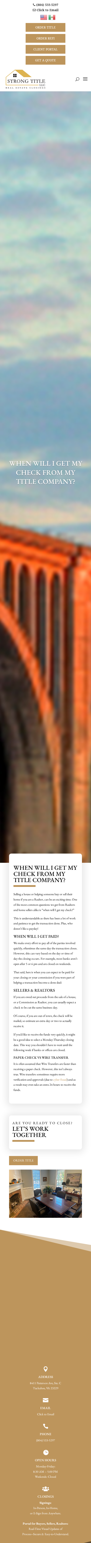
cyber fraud (60, 1079)
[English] (44, 16)
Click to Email (47, 10)
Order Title (45, 27)
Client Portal (45, 49)
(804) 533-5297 (46, 4)
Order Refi (45, 38)
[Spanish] (51, 16)
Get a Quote (45, 60)
